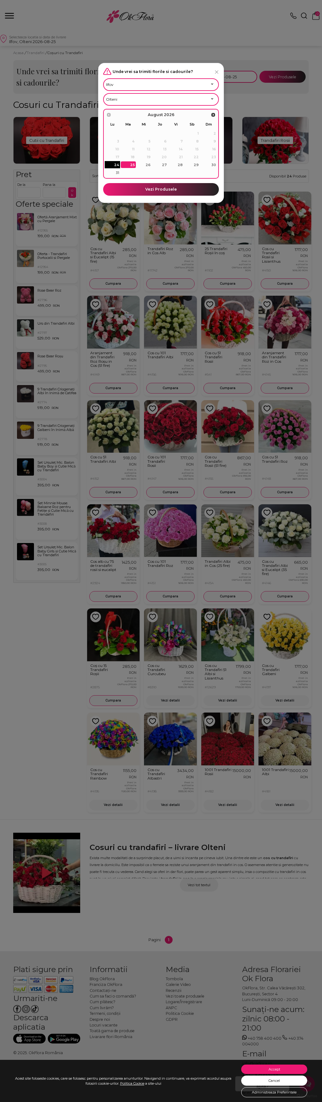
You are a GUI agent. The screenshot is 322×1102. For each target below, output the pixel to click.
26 (148, 165)
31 (117, 173)
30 (213, 165)
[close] (216, 72)
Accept (274, 1069)
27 (164, 165)
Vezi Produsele (161, 189)
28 (180, 165)
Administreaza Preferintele (274, 1092)
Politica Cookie (132, 1083)
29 (196, 165)
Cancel (274, 1080)
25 (132, 165)
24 (116, 165)
